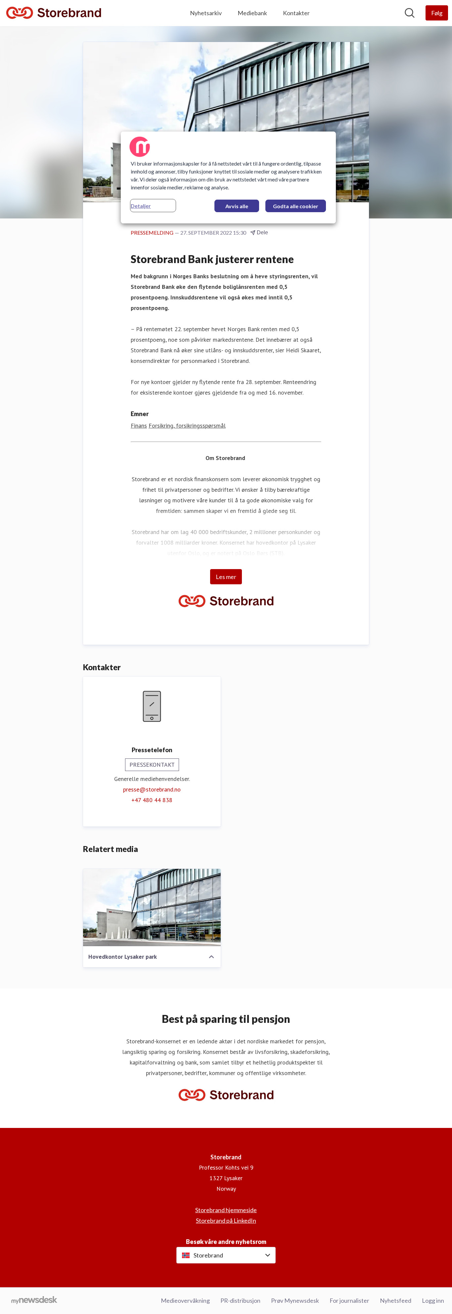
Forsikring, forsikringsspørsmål (187, 425)
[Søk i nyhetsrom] (409, 13)
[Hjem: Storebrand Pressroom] (53, 13)
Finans (139, 425)
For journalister (349, 1300)
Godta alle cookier (295, 206)
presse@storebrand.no (152, 789)
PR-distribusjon (240, 1300)
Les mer (226, 576)
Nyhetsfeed (395, 1300)
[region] (228, 177)
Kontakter (296, 13)
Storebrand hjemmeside (226, 1210)
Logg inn (433, 1300)
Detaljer (141, 206)
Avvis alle (236, 206)
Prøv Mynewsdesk (295, 1300)
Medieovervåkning (185, 1300)
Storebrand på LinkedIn (226, 1220)
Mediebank (252, 13)
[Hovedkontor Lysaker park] (152, 907)
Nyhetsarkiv (206, 13)
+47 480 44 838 (151, 800)
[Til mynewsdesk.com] (34, 1300)
